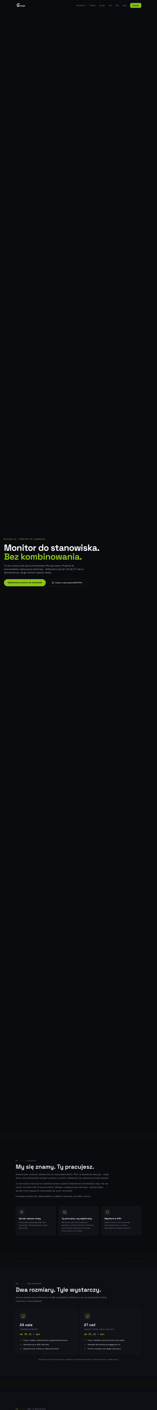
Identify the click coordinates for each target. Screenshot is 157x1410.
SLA (110, 5)
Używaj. (136, 5)
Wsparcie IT (81, 5)
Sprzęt (102, 5)
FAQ (117, 5)
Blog (124, 5)
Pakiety (93, 5)
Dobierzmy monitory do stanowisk (25, 582)
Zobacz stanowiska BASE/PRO (68, 582)
